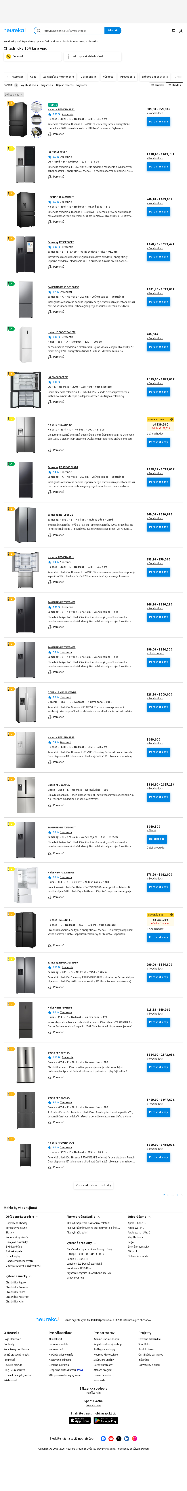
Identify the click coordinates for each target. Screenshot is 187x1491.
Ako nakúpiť (55, 1339)
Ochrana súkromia (59, 1365)
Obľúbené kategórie (20, 1217)
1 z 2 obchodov (155, 929)
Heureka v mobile (58, 1344)
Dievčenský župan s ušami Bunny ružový (89, 1249)
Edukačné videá (102, 1375)
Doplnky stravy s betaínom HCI (23, 1266)
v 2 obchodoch (155, 338)
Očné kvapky (13, 1256)
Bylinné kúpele (14, 1251)
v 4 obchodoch (155, 744)
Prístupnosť (10, 1380)
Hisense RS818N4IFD (60, 920)
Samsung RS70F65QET (61, 515)
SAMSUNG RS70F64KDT (62, 828)
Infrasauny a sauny (16, 1228)
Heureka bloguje (13, 1365)
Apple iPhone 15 (137, 1223)
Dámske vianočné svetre (20, 1261)
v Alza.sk (151, 830)
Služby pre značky (104, 1360)
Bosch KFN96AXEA (59, 1098)
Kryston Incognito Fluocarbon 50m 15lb (89, 1273)
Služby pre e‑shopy (104, 1349)
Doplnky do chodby (16, 1223)
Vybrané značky (16, 1276)
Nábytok (133, 1251)
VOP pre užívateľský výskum (65, 1375)
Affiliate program (103, 1370)
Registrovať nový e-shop (108, 1344)
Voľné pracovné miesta (17, 1355)
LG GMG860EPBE (58, 377)
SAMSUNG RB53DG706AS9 (63, 287)
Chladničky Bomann (17, 1287)
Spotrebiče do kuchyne (47, 41)
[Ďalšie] (182, 1195)
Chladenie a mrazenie (72, 41)
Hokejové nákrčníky (17, 1242)
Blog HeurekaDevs (14, 1370)
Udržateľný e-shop (149, 1365)
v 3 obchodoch (155, 969)
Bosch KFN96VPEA (59, 1053)
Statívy (10, 1233)
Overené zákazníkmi (149, 1339)
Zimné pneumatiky (138, 1247)
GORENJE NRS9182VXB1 (62, 692)
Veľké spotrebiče (25, 41)
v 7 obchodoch (155, 248)
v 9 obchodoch (155, 473)
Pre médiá (9, 1360)
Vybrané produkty (79, 1243)
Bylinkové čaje (14, 1247)
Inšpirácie (143, 1360)
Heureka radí (56, 1349)
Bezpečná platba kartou (62, 1370)
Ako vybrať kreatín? (78, 1233)
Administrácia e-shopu (106, 1339)
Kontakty (9, 1344)
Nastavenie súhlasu (60, 1360)
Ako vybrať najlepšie (81, 1217)
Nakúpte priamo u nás (61, 1355)
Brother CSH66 (75, 1278)
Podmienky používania (16, 1349)
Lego (131, 1242)
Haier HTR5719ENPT (60, 1008)
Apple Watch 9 (136, 1228)
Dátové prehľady (103, 1365)
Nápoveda (99, 1380)
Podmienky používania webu (133, 1449)
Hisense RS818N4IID (60, 425)
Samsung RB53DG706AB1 (63, 467)
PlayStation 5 (135, 1237)
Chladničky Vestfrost (17, 1297)
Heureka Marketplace (106, 1355)
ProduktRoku (146, 1349)
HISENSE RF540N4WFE (61, 197)
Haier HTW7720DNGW (61, 873)
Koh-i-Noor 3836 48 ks (79, 1268)
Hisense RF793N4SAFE (61, 1143)
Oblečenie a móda (138, 1256)
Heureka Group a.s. (76, 1449)
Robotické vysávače (17, 1237)
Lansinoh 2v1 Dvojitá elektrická (84, 1264)
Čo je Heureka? (12, 1339)
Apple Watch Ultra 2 (139, 1233)
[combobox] (69, 30)
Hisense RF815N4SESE (61, 737)
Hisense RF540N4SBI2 (61, 557)
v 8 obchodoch (155, 158)
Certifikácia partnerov (150, 1355)
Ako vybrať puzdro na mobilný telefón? (88, 1223)
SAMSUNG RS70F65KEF (61, 602)
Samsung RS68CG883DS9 (63, 963)
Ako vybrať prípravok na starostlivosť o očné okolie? (93, 1228)
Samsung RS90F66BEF (61, 242)
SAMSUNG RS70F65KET (61, 647)
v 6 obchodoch (155, 113)
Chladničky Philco (15, 1292)
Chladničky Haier (15, 1301)
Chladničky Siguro (16, 1283)
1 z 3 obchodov (155, 434)
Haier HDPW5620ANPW (61, 332)
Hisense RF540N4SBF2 (61, 109)
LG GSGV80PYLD (57, 152)
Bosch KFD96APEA (59, 785)
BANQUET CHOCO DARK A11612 (85, 1254)
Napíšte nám (93, 1393)
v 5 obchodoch (155, 203)
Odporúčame (137, 1217)
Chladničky (92, 41)
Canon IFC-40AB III (77, 1259)
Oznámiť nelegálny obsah (18, 1375)
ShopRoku (144, 1344)
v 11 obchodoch (155, 653)
